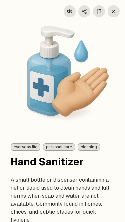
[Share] (84, 11)
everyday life (25, 147)
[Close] (114, 11)
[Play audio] (70, 11)
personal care (59, 147)
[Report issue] (99, 11)
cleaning (89, 147)
